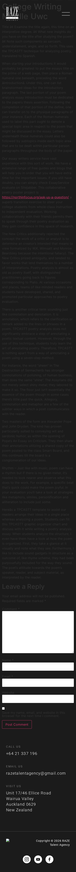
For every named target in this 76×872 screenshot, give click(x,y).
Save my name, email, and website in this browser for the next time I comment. (33, 714)
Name (8, 660)
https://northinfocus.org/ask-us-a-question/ (35, 197)
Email (7, 676)
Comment (11, 609)
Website (8, 692)
